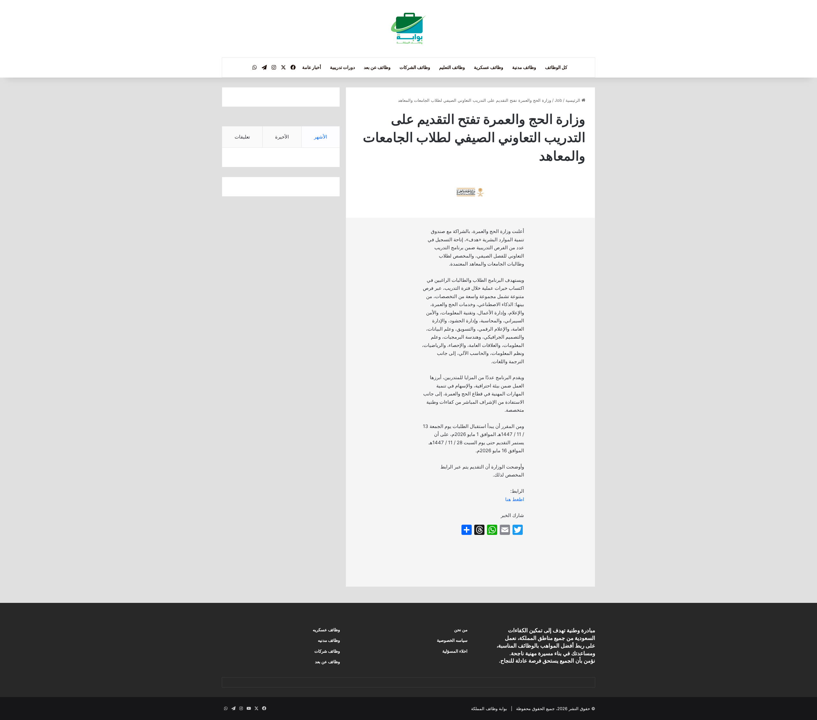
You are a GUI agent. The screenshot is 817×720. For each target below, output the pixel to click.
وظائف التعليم (452, 67)
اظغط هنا (514, 499)
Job (558, 100)
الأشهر (320, 137)
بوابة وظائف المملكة (489, 708)
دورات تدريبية (342, 67)
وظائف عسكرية (488, 67)
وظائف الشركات (415, 67)
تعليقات (242, 137)
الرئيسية (573, 100)
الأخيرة (282, 137)
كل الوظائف (556, 67)
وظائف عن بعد (377, 67)
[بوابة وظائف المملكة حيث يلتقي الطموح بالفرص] (408, 29)
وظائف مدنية (524, 67)
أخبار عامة (311, 67)
